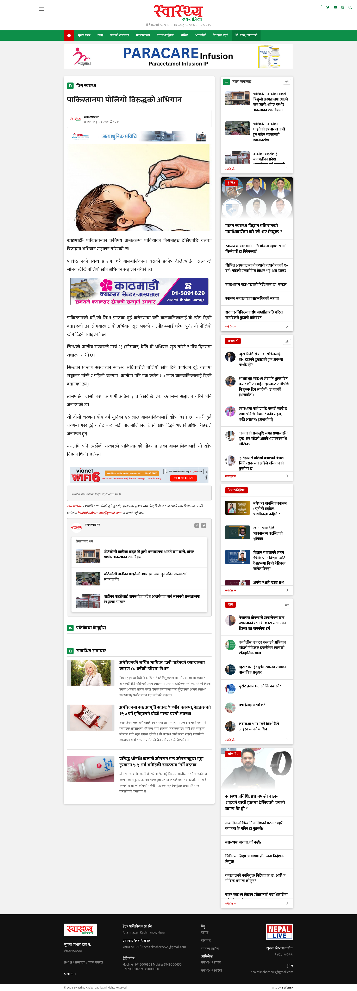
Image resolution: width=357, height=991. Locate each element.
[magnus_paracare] (178, 68)
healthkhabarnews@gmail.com (100, 513)
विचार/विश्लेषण (165, 35)
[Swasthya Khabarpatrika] (178, 13)
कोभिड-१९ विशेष (211, 962)
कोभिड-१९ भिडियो (211, 970)
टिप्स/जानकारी (248, 35)
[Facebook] (321, 7)
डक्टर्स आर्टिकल (119, 35)
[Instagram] (342, 7)
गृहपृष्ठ (204, 932)
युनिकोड (206, 940)
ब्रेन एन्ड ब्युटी (220, 35)
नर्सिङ (184, 35)
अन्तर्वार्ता (200, 35)
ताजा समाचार (241, 82)
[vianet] (139, 482)
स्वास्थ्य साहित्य (210, 949)
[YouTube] (335, 7)
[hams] (139, 140)
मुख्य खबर (84, 35)
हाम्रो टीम (70, 974)
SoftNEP (287, 987)
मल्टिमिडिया (143, 35)
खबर (100, 35)
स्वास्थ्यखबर (74, 506)
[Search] (350, 7)
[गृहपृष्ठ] (69, 35)
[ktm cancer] (139, 310)
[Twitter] (328, 7)
